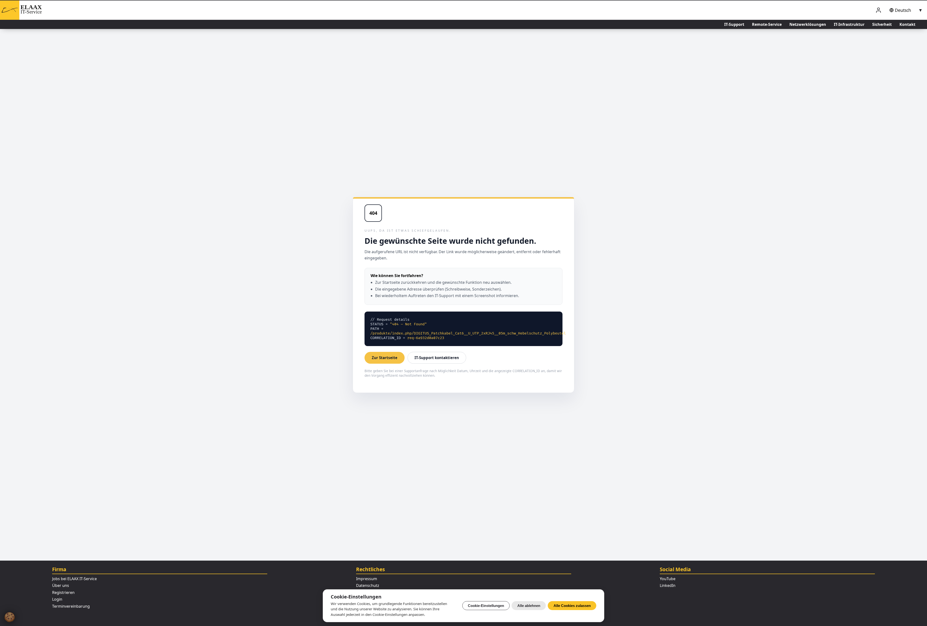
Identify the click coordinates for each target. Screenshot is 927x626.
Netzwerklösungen (807, 24)
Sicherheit (882, 24)
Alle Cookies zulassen (572, 606)
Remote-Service (767, 24)
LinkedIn (667, 585)
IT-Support (734, 24)
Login (57, 599)
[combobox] (905, 10)
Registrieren (63, 592)
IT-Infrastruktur (849, 24)
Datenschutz (367, 585)
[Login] (878, 10)
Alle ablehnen (528, 606)
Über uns (60, 585)
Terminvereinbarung (71, 606)
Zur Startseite (384, 357)
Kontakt (907, 24)
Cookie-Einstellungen (486, 606)
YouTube (667, 578)
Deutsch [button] (903, 10)
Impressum (366, 578)
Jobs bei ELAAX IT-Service (74, 578)
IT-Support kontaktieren (436, 357)
